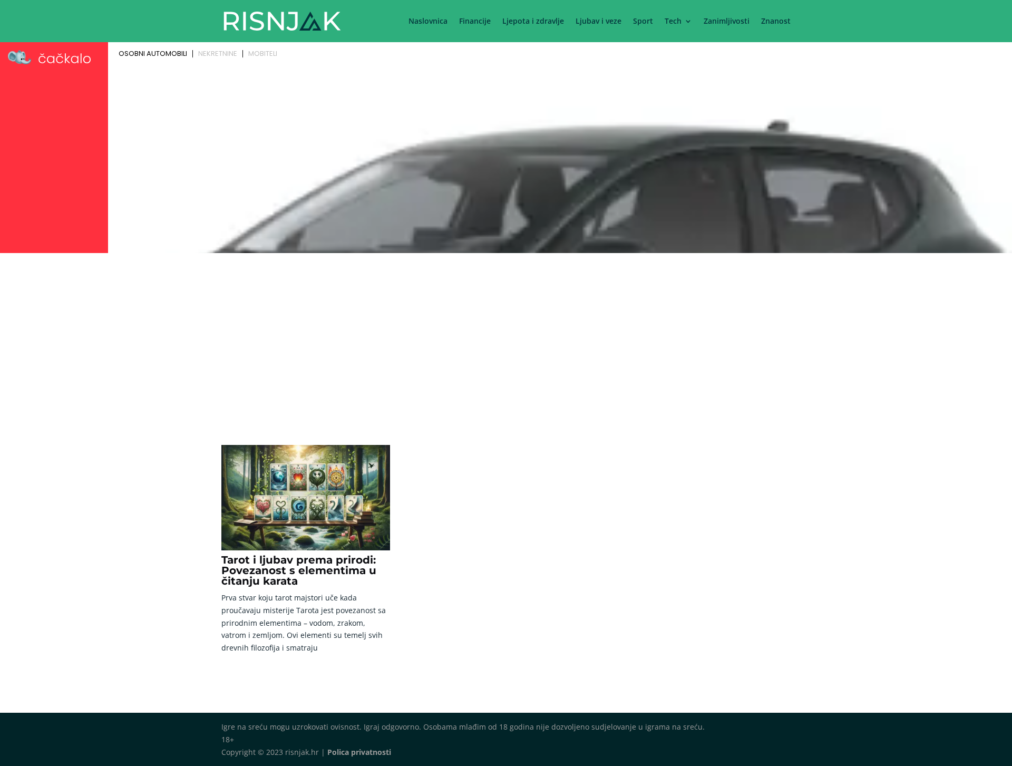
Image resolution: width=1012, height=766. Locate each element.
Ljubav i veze (598, 21)
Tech (673, 21)
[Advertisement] (506, 336)
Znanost (776, 21)
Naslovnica (427, 21)
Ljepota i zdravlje (533, 21)
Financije (475, 21)
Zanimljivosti (727, 21)
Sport (643, 21)
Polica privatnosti (359, 752)
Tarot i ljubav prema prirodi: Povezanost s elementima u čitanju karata (298, 570)
